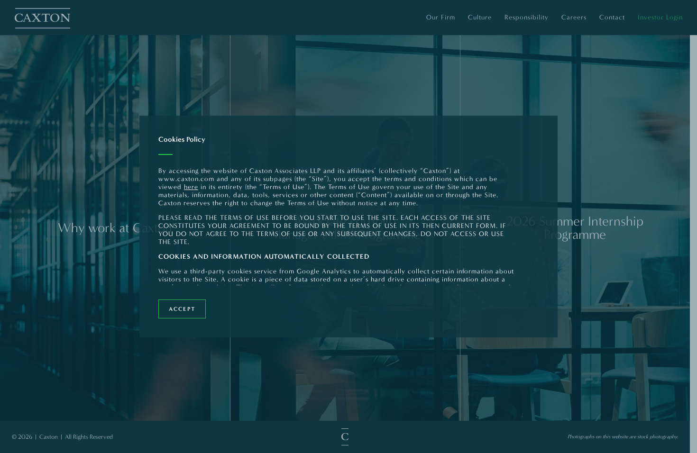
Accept (182, 309)
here (191, 187)
